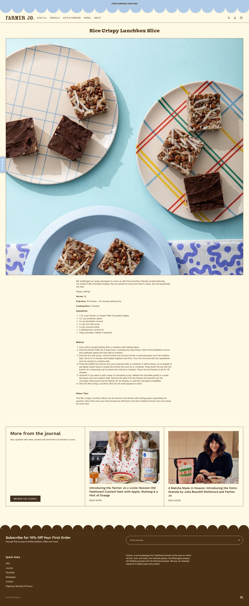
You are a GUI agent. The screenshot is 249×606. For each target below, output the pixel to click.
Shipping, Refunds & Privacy (19, 586)
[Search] (229, 18)
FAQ (8, 563)
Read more (95, 500)
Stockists (10, 572)
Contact (9, 581)
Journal (9, 568)
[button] (2, 165)
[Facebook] (241, 597)
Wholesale (10, 577)
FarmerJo (16, 597)
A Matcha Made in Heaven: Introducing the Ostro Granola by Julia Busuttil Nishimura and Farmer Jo (202, 491)
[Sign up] (239, 540)
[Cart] (241, 18)
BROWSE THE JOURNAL (25, 498)
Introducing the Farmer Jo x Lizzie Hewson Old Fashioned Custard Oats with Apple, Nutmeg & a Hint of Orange (123, 491)
